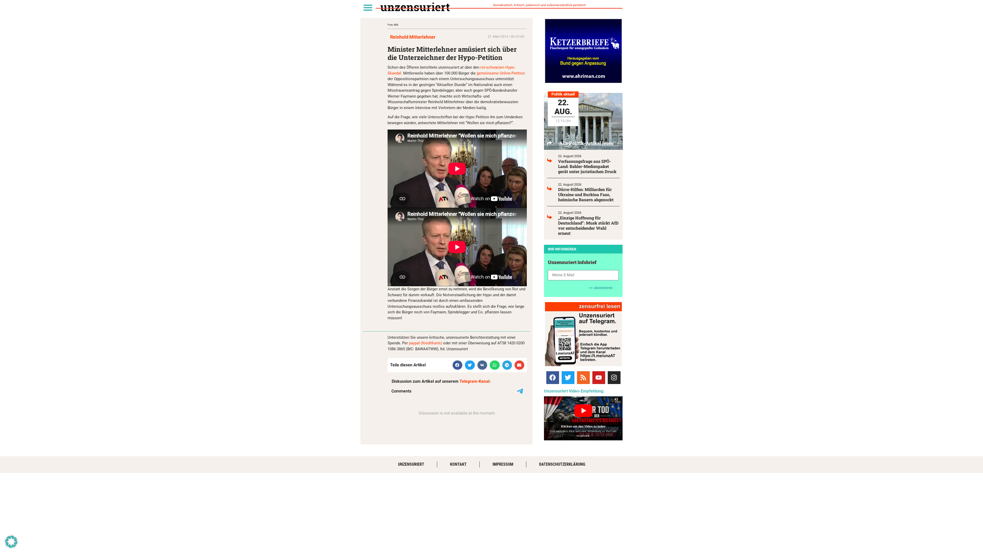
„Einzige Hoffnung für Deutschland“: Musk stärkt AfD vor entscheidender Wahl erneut (588, 225)
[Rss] (583, 377)
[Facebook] (552, 377)
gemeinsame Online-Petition (501, 73)
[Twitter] (568, 377)
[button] (367, 7)
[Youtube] (598, 377)
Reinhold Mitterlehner (412, 37)
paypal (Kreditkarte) (425, 343)
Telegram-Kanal (474, 381)
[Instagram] (614, 377)
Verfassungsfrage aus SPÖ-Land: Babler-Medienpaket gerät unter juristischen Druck (587, 166)
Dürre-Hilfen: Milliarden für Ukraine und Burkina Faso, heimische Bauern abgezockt (586, 194)
